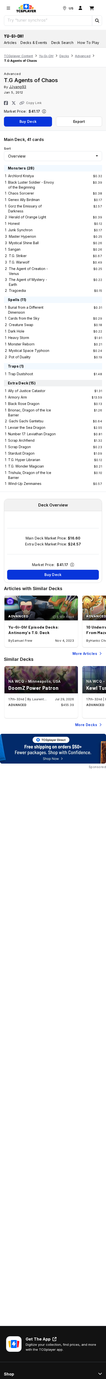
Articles (10, 42)
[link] (26, 8)
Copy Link (34, 103)
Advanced (82, 56)
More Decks (86, 725)
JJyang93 (17, 87)
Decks (64, 56)
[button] (97, 21)
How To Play (88, 42)
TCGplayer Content (18, 56)
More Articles (84, 653)
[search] (48, 20)
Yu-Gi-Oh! (14, 36)
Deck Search (62, 42)
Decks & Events (33, 42)
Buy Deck (27, 121)
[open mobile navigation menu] (8, 8)
